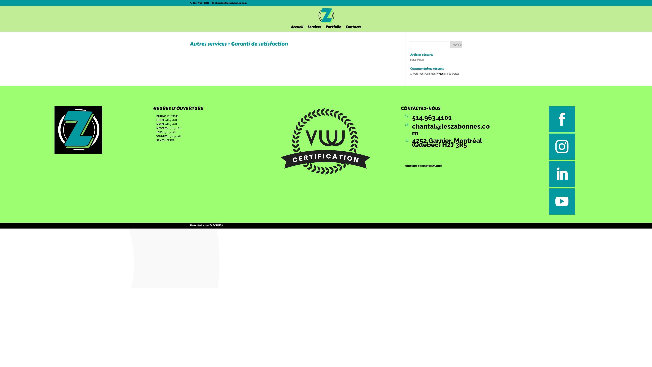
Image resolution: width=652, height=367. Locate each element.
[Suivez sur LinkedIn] (562, 174)
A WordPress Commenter (424, 73)
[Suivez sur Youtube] (562, 201)
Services (314, 28)
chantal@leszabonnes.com (451, 130)
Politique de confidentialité (423, 166)
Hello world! (417, 59)
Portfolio (333, 28)
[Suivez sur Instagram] (562, 147)
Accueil (297, 28)
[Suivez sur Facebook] (562, 119)
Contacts (353, 28)
